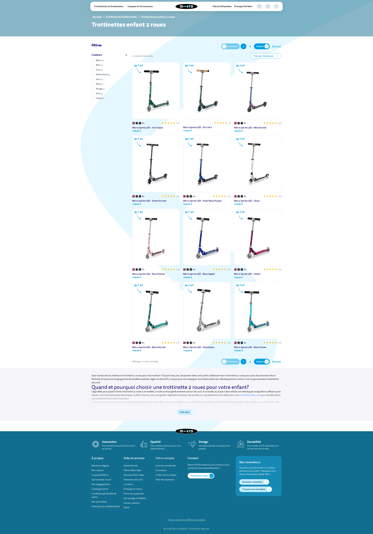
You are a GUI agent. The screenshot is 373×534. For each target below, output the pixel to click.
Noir (99, 79)
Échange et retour (133, 489)
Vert (99, 93)
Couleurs (97, 55)
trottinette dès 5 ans (249, 395)
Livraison (128, 484)
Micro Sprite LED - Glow (247, 200)
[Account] (268, 6)
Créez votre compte (166, 475)
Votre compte (165, 458)
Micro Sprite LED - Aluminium (198, 347)
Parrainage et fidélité (135, 498)
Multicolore (103, 74)
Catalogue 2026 (100, 489)
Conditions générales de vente (104, 495)
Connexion (161, 470)
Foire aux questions (134, 493)
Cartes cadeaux (132, 503)
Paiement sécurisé (133, 479)
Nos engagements (101, 484)
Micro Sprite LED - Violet (247, 274)
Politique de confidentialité (106, 506)
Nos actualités (99, 501)
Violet (100, 98)
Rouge (100, 88)
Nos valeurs (98, 470)
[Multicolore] (137, 123)
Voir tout (276, 46)
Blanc (100, 60)
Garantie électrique (134, 475)
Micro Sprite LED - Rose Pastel (148, 274)
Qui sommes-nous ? (101, 479)
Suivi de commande (166, 465)
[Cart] (276, 6)
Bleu (99, 65)
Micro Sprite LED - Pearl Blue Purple (202, 200)
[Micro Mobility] (186, 6)
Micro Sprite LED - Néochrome (250, 127)
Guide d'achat (131, 465)
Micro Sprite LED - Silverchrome (149, 200)
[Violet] (133, 123)
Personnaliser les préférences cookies (186, 519)
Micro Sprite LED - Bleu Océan (250, 347)
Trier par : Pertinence (266, 56)
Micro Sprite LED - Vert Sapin (147, 127)
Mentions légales (100, 465)
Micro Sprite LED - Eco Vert (197, 127)
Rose (99, 84)
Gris (99, 69)
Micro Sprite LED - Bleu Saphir (199, 274)
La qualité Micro (100, 475)
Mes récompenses (165, 479)
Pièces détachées (132, 470)
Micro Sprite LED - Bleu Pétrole (149, 347)
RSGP (126, 507)
